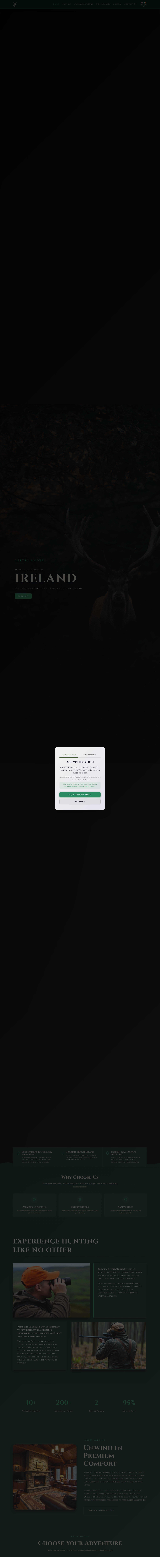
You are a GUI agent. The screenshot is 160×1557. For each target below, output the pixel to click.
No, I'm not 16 (80, 801)
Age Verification (69, 755)
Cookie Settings (89, 755)
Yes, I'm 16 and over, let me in (80, 795)
